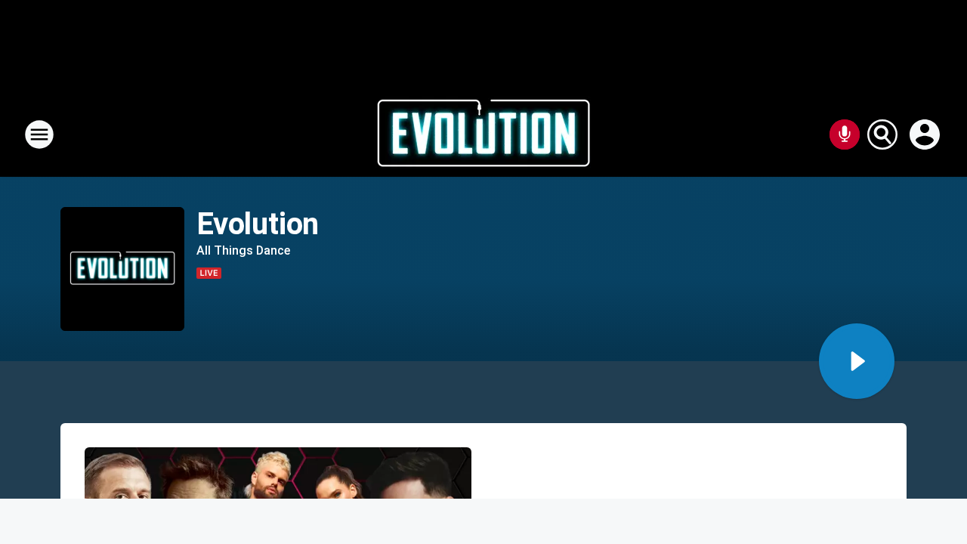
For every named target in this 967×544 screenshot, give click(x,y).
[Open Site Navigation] (39, 134)
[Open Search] (882, 134)
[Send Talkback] (845, 134)
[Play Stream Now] (856, 361)
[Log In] (926, 134)
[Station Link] (483, 134)
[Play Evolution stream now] (122, 269)
